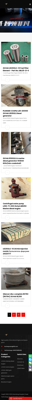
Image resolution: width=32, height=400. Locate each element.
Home (12, 19)
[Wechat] (30, 363)
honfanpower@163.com (11, 346)
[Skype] (30, 359)
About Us (20, 359)
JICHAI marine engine (7, 367)
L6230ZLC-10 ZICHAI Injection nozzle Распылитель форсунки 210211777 (16, 251)
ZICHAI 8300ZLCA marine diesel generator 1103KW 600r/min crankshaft (13, 161)
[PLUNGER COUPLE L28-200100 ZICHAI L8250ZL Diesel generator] (7, 127)
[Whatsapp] (30, 356)
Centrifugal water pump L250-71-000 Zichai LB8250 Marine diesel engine (14, 206)
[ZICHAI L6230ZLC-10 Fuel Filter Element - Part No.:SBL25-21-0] (7, 79)
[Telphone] (30, 366)
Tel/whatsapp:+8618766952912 (13, 350)
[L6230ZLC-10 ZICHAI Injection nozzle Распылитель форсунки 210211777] (7, 263)
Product (19, 19)
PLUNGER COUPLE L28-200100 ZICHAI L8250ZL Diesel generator (15, 113)
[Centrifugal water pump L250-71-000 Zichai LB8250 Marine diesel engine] (7, 217)
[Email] (30, 369)
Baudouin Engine (6, 382)
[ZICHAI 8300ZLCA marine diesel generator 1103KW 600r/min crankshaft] (7, 172)
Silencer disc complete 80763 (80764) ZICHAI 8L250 (15, 295)
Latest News (21, 368)
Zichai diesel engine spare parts (17, 21)
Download (20, 365)
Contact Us (20, 362)
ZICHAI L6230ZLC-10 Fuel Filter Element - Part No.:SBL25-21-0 (16, 69)
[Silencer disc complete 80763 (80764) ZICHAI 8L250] (7, 305)
